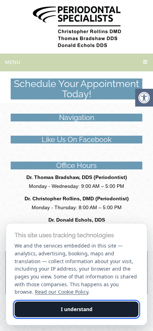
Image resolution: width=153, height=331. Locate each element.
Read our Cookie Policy (61, 291)
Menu (13, 62)
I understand (77, 309)
